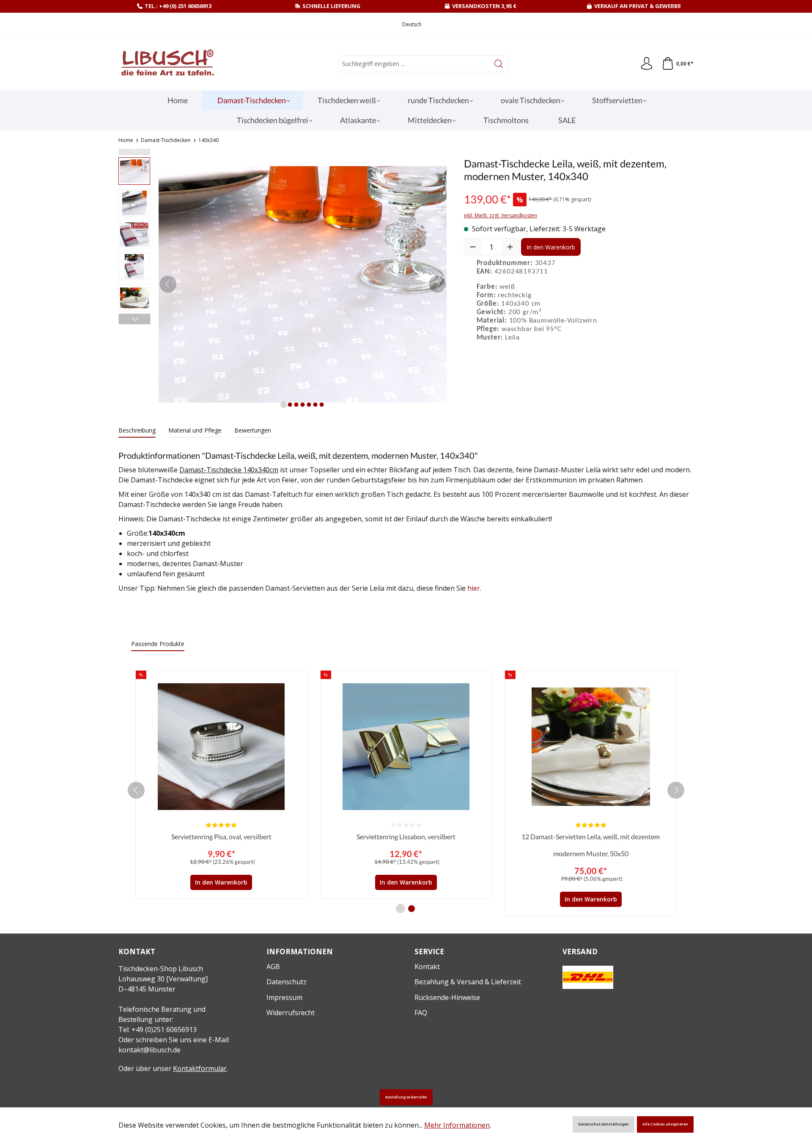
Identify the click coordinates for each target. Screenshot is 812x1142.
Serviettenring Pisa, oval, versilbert (221, 837)
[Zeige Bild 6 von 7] (315, 405)
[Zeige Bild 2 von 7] (290, 405)
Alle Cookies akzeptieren (665, 1124)
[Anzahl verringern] (472, 246)
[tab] (137, 431)
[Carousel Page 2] (411, 908)
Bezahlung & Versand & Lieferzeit (467, 981)
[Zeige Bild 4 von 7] (302, 405)
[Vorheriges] (167, 284)
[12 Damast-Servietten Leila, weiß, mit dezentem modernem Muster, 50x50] (590, 746)
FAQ (420, 1012)
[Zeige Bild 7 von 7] (321, 405)
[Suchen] (498, 63)
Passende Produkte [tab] (157, 644)
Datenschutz (286, 981)
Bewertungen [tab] (252, 430)
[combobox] (414, 63)
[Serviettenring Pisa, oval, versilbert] (221, 746)
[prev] (136, 790)
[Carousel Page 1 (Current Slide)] (400, 908)
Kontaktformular (200, 1068)
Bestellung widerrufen (406, 1097)
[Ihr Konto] (646, 64)
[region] (282, 284)
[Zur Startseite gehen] (167, 64)
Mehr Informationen (457, 1125)
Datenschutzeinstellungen (603, 1124)
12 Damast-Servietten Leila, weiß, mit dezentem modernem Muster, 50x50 (590, 845)
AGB (273, 966)
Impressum (284, 997)
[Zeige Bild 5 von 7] (309, 405)
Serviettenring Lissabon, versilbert (406, 837)
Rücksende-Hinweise (447, 997)
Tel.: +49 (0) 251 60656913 (178, 6)
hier (473, 588)
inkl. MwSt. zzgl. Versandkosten (500, 215)
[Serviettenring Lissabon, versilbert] (406, 746)
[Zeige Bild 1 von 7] (283, 405)
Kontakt (427, 966)
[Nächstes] (437, 284)
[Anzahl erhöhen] (510, 246)
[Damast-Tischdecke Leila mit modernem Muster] (303, 284)
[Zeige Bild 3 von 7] (296, 405)
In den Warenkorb (551, 247)
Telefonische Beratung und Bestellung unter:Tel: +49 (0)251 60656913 (162, 1019)
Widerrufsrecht (290, 1012)
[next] (675, 790)
